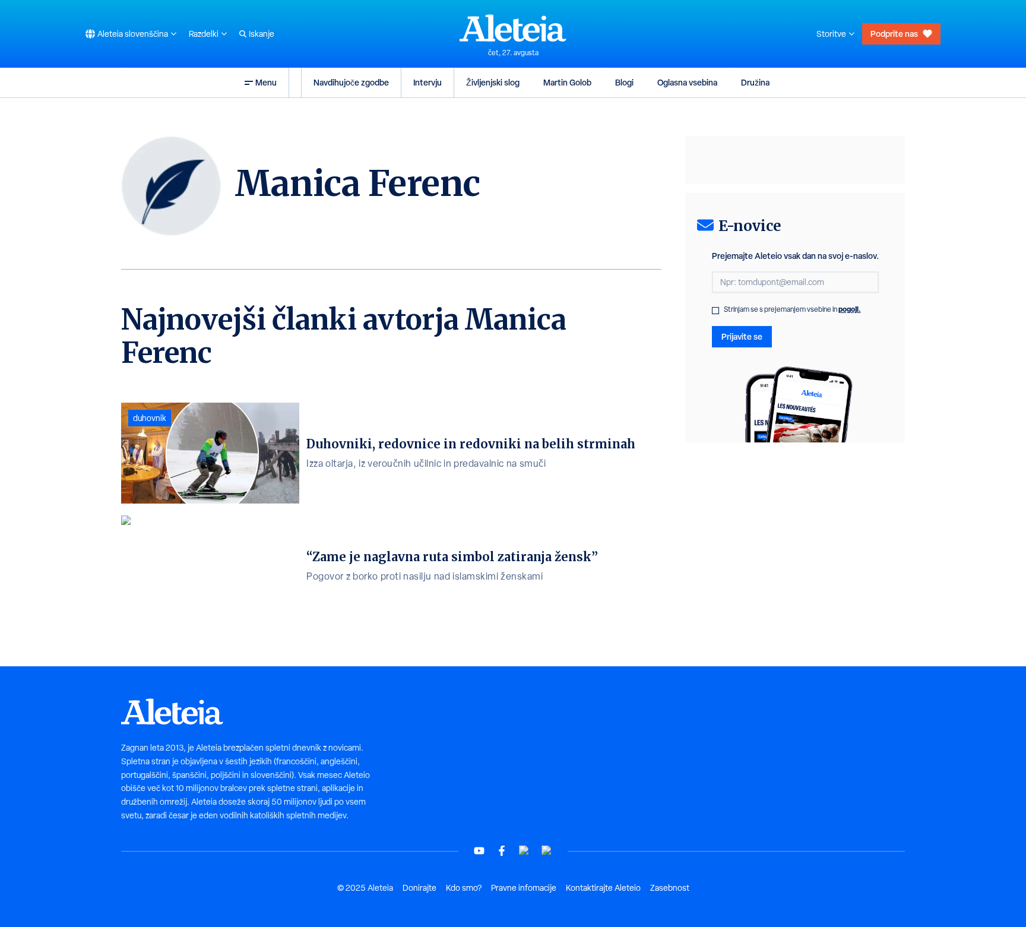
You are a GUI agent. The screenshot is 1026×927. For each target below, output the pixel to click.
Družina (755, 82)
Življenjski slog (493, 82)
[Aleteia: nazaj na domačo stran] (513, 28)
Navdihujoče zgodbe (351, 82)
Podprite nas (894, 33)
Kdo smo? (464, 887)
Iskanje (261, 34)
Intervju (427, 82)
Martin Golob (567, 82)
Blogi (624, 82)
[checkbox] (715, 310)
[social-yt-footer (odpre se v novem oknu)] (479, 850)
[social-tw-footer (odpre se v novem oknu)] (524, 850)
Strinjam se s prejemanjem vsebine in (792, 309)
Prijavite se (741, 336)
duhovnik (149, 418)
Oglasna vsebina (687, 82)
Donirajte (419, 887)
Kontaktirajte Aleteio (603, 887)
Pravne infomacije (523, 887)
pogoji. (849, 309)
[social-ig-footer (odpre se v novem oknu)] (547, 850)
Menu (266, 82)
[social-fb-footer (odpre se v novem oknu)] (501, 850)
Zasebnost (669, 887)
